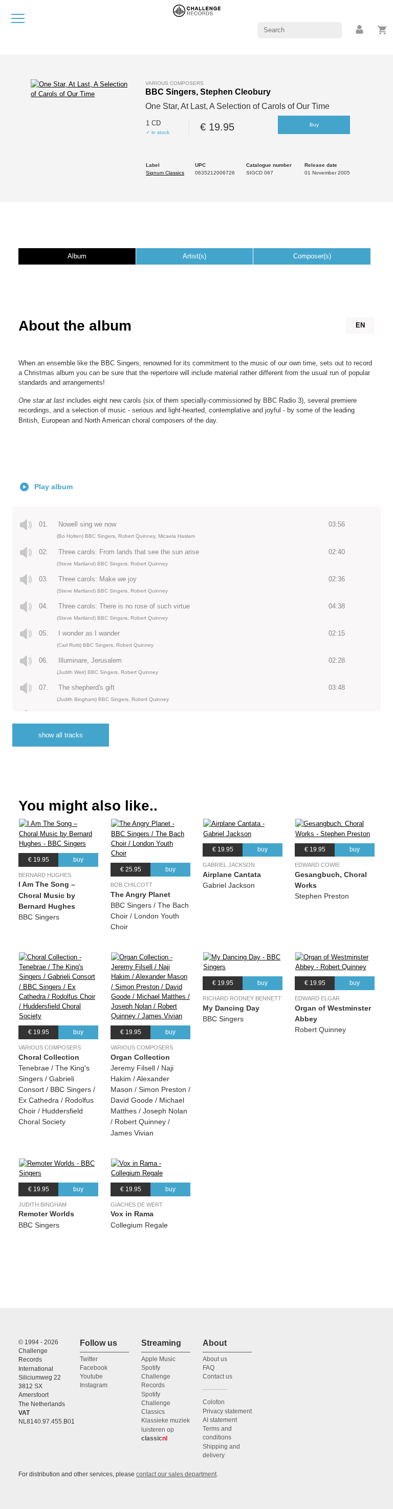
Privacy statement (227, 1411)
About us (215, 1359)
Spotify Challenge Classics (155, 1403)
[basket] (382, 30)
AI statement (220, 1420)
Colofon (214, 1402)
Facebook (93, 1368)
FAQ (208, 1368)
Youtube (91, 1376)
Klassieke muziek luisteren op (165, 1429)
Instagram (93, 1385)
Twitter (89, 1359)
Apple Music (158, 1359)
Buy (314, 124)
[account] (360, 30)
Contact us (217, 1376)
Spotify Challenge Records (155, 1377)
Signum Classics (165, 173)
